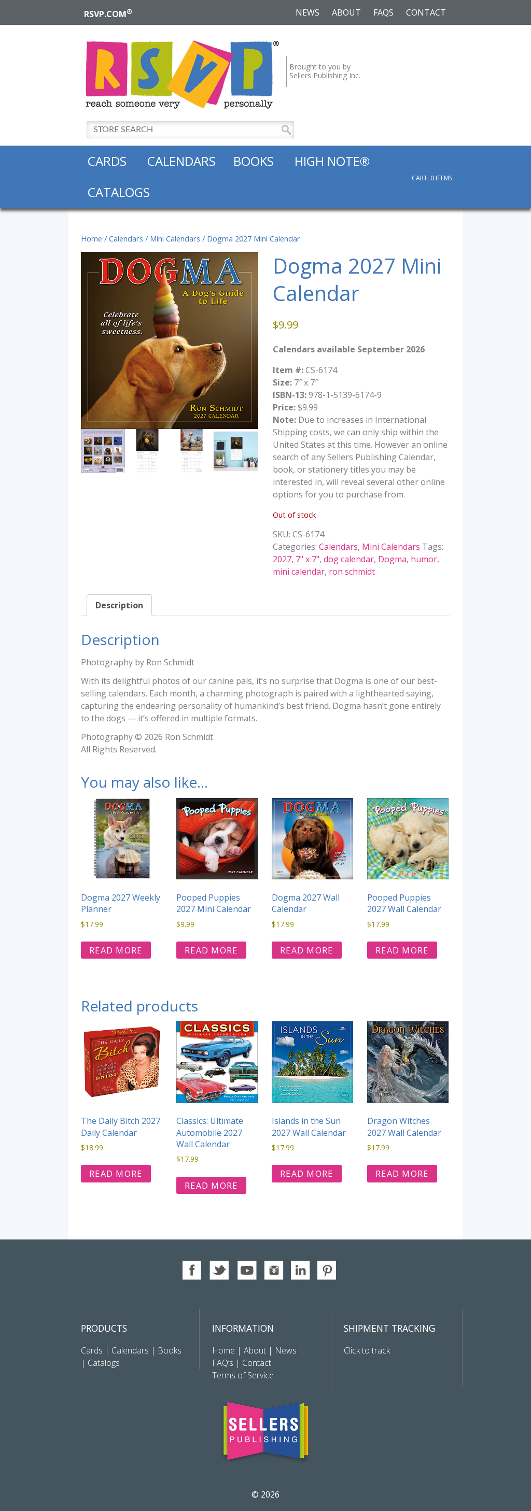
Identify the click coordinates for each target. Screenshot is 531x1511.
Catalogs (119, 192)
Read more (116, 950)
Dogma (392, 559)
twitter (219, 1270)
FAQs (383, 12)
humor (424, 559)
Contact (426, 12)
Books (253, 160)
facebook (193, 1270)
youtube (246, 1270)
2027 (282, 559)
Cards (107, 160)
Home (91, 238)
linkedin (300, 1270)
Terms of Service (243, 1375)
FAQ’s (222, 1363)
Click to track (367, 1350)
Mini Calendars (175, 238)
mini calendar (299, 571)
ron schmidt (352, 571)
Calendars (181, 160)
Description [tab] (119, 605)
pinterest (327, 1270)
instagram (273, 1270)
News (307, 12)
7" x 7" (307, 559)
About (346, 12)
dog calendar (349, 559)
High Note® (332, 160)
